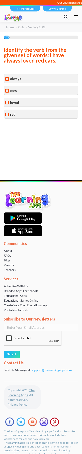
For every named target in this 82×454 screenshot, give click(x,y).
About (8, 250)
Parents (9, 265)
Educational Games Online (21, 300)
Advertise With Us (16, 286)
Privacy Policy (17, 404)
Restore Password (25, 8)
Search (66, 17)
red (12, 114)
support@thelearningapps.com (51, 370)
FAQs (7, 255)
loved (14, 102)
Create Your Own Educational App (26, 305)
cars (13, 91)
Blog (7, 260)
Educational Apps (15, 295)
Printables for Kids (16, 310)
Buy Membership (57, 8)
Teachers (10, 270)
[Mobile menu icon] (76, 17)
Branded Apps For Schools (21, 291)
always (15, 79)
